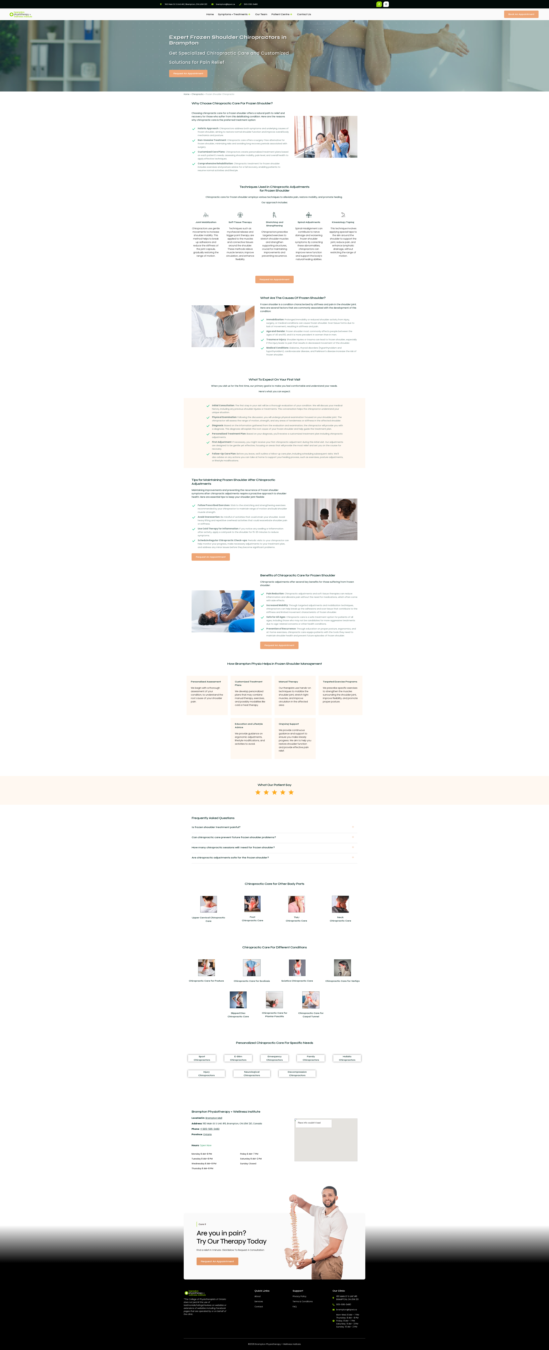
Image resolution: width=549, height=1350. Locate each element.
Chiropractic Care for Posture (206, 980)
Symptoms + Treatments (232, 14)
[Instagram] (386, 4)
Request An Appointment (217, 1261)
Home (210, 14)
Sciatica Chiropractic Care (297, 980)
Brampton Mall (213, 1118)
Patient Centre (280, 14)
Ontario (207, 1134)
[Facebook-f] (379, 4)
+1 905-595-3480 (209, 1129)
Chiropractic (197, 94)
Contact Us (304, 14)
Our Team (261, 14)
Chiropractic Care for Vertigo (342, 981)
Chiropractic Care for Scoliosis (252, 981)
